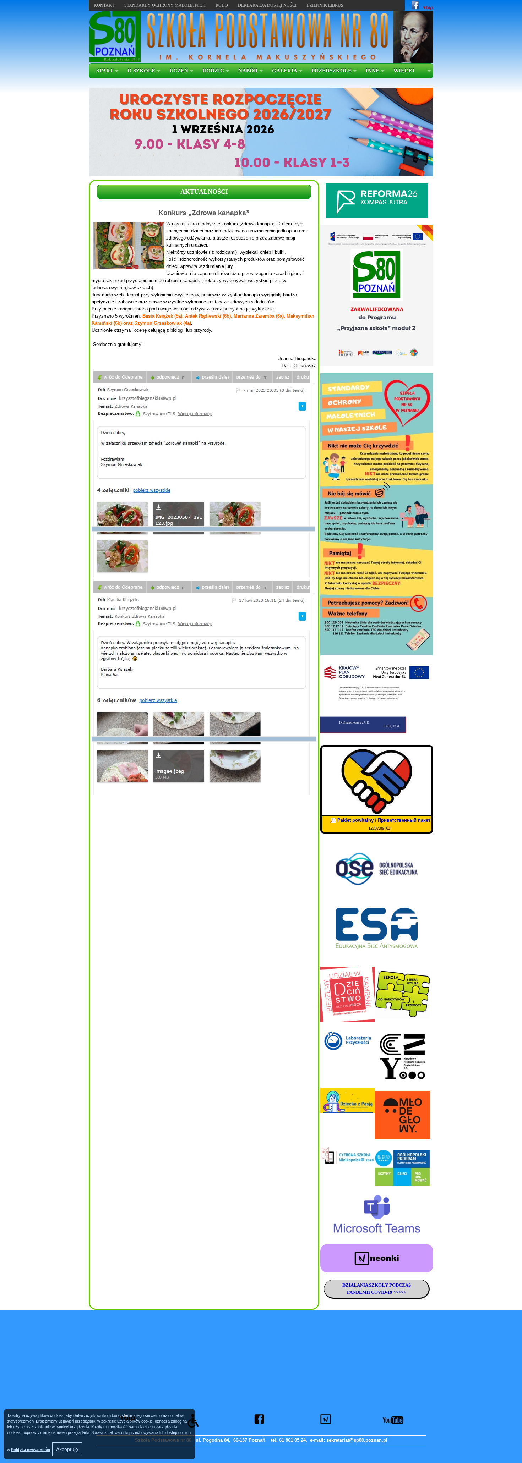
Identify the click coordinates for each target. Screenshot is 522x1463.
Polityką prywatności (30, 1449)
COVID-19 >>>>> (388, 1292)
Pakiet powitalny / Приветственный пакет (383, 820)
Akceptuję (67, 1449)
